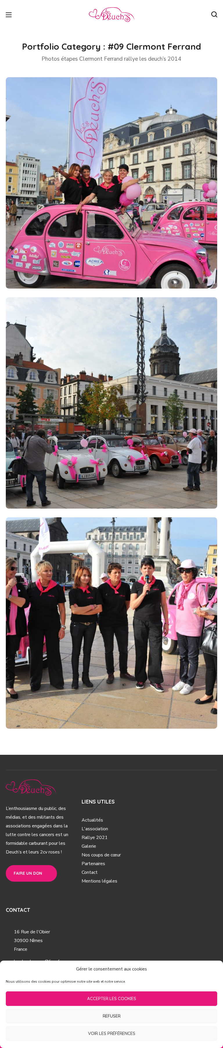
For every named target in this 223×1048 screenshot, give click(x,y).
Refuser (112, 1016)
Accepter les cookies (111, 998)
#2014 (87, 275)
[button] (214, 14)
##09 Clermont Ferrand (49, 275)
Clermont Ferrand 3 (53, 705)
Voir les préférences (111, 1033)
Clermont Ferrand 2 (53, 485)
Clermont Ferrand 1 (53, 265)
